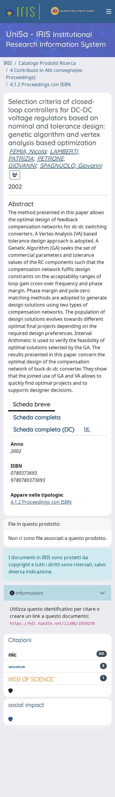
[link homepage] (22, 12)
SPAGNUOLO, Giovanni (71, 165)
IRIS (8, 63)
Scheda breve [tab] (31, 404)
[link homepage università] (72, 12)
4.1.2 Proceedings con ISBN (40, 84)
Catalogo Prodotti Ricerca (47, 63)
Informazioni (28, 593)
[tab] (87, 429)
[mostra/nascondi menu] (108, 12)
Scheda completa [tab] (36, 417)
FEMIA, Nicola (27, 151)
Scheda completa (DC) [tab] (43, 429)
